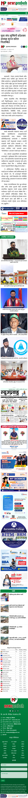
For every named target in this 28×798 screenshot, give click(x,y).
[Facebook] (22, 47)
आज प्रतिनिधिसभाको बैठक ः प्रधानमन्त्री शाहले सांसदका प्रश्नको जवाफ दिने (14, 261)
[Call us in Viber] (18, 711)
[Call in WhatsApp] (15, 711)
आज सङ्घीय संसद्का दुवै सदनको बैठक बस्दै (14, 286)
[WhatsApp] (26, 47)
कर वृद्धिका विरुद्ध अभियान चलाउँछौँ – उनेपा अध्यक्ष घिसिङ (14, 335)
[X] (24, 47)
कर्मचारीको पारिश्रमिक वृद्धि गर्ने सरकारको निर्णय (14, 382)
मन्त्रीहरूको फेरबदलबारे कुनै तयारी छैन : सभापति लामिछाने (14, 358)
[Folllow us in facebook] (10, 711)
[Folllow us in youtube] (13, 711)
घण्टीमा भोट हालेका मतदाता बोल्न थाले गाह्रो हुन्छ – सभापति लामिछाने (14, 310)
